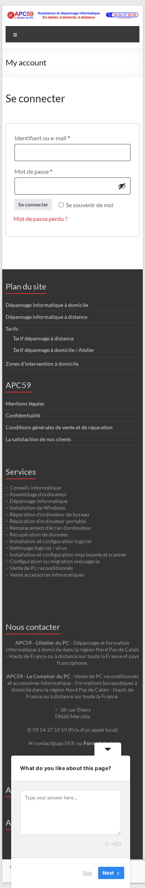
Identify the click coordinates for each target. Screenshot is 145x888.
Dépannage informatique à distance (46, 317)
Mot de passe (47, 171)
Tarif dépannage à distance (43, 338)
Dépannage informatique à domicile (47, 305)
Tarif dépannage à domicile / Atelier (53, 350)
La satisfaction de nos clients (38, 439)
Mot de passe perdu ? (40, 218)
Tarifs (12, 329)
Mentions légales (25, 403)
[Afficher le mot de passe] (122, 186)
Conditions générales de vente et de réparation (59, 427)
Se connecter (33, 204)
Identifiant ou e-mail (56, 137)
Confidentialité (23, 415)
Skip (87, 873)
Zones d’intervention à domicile (42, 363)
